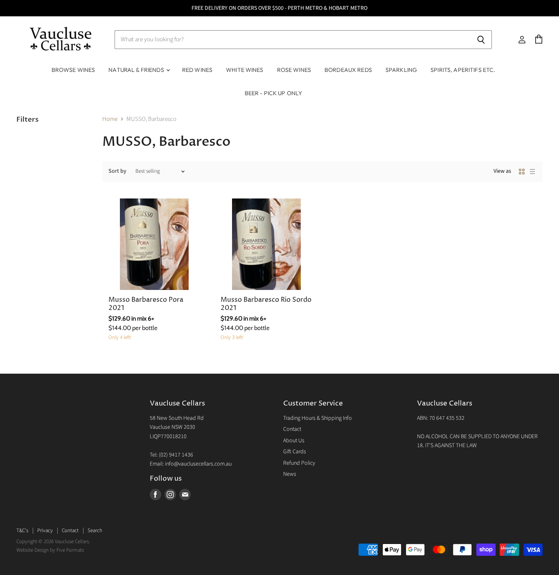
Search (95, 530)
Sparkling (401, 70)
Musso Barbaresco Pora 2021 (145, 304)
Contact (292, 429)
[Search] (481, 39)
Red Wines (197, 70)
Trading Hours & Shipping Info (317, 418)
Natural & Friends (136, 70)
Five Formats (70, 550)
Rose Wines (294, 70)
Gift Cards (294, 452)
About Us (293, 441)
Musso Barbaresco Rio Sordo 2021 (266, 304)
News (289, 474)
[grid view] (522, 171)
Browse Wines (73, 70)
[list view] (532, 171)
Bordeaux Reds (348, 70)
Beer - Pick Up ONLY (273, 93)
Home (109, 119)
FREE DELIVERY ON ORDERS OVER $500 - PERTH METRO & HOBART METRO (279, 8)
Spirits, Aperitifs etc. (463, 70)
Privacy (45, 530)
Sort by (117, 171)
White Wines (245, 70)
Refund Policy (299, 463)
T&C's (22, 530)
